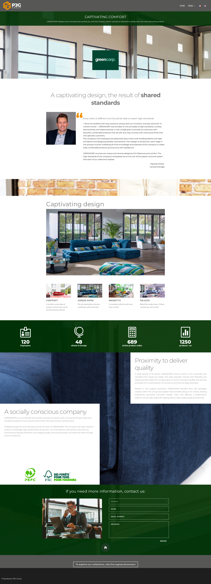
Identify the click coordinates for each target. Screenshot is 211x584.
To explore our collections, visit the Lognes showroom (106, 564)
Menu (190, 6)
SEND (163, 541)
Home (182, 6)
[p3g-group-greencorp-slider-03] (105, 275)
